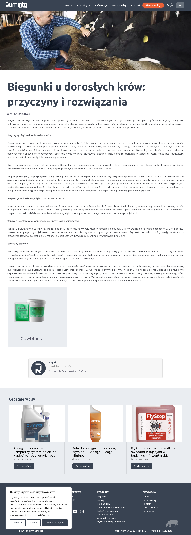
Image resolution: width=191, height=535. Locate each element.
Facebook (52, 371)
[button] (170, 5)
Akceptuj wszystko (54, 522)
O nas (66, 5)
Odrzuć (33, 522)
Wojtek (52, 362)
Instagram (73, 371)
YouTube (82, 371)
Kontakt (135, 5)
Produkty (82, 5)
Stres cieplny (153, 5)
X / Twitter (63, 371)
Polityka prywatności (31, 530)
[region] (39, 508)
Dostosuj (17, 522)
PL (180, 5)
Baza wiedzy (119, 5)
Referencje (101, 5)
